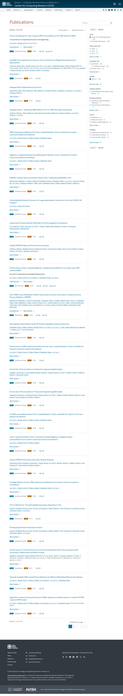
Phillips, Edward (70, 66)
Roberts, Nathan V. (73, 183)
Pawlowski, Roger (58, 66)
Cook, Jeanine (52, 249)
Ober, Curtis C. (71, 301)
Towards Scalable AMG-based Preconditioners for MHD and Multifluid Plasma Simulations (46, 577)
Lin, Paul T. (13, 43)
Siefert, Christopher (43, 70)
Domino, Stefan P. (67, 556)
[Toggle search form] (115, 4)
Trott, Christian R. (28, 330)
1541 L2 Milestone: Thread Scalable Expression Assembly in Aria (35, 505)
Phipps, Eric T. (42, 303)
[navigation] (63, 30)
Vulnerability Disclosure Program (75, 689)
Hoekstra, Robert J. (16, 93)
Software (48, 10)
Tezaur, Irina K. (32, 303)
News (9, 10)
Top (117, 694)
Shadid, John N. (23, 43)
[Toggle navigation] (3, 10)
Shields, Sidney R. (32, 181)
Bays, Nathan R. (28, 91)
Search (77, 10)
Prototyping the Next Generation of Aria (26, 527)
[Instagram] (106, 10)
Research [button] (16, 10)
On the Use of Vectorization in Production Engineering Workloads (36, 369)
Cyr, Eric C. (40, 66)
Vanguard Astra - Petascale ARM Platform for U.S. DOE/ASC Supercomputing (40, 110)
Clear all (101, 29)
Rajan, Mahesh (30, 556)
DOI (38, 286)
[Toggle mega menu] (120, 4)
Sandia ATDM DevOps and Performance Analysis (29, 245)
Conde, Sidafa (52, 303)
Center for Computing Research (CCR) (34, 5)
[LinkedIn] (115, 10)
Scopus (48, 51)
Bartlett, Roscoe (28, 249)
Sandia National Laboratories (16, 675)
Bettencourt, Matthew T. (18, 181)
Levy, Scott (17, 305)
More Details (28, 47)
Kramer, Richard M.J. (34, 301)
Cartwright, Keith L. (58, 181)
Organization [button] (28, 10)
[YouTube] (109, 10)
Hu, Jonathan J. (15, 226)
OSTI (40, 51)
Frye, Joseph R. (72, 249)
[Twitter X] (118, 10)
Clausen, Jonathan (16, 508)
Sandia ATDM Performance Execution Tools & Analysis (32, 460)
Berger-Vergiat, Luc (17, 70)
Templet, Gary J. (27, 305)
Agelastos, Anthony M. (17, 556)
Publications (58, 10)
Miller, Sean (38, 183)
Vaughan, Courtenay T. (65, 91)
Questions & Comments (71, 653)
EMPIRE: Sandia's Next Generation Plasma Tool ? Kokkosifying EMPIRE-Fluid (40, 178)
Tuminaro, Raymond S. (17, 66)
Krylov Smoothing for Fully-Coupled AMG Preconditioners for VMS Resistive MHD (42, 36)
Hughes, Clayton (71, 373)
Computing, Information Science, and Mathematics (41, 3)
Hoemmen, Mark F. (16, 511)
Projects (40, 10)
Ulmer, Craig (70, 303)
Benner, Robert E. (41, 373)
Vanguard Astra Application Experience (25, 87)
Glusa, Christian (30, 70)
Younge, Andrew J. (51, 91)
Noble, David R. (54, 508)
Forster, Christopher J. (40, 508)
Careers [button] (68, 10)
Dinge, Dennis (62, 249)
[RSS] (121, 10)
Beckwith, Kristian (45, 181)
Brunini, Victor (27, 508)
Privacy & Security (86, 653)
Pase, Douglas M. (21, 397)
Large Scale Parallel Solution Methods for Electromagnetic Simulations (38, 223)
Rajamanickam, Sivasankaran (19, 229)
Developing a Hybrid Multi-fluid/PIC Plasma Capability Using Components (39, 324)
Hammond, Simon (16, 91)
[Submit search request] (111, 23)
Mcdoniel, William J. (27, 183)
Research (18, 3)
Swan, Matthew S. (20, 303)
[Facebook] (103, 10)
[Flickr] (112, 10)
